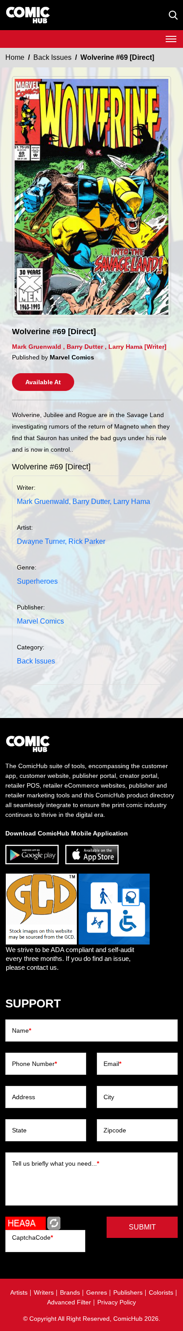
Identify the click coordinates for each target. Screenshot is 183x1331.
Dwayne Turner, (42, 541)
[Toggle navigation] (171, 39)
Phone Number (34, 1064)
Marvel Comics (40, 621)
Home (14, 57)
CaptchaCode (32, 1237)
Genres (96, 1292)
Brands (70, 1292)
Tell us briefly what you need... (55, 1163)
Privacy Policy (116, 1302)
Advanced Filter (69, 1302)
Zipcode (114, 1130)
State (19, 1130)
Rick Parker (86, 541)
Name (21, 1030)
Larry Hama (131, 501)
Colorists (161, 1292)
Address (23, 1097)
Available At (43, 382)
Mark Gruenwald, (44, 501)
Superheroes (37, 581)
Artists (19, 1292)
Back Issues (52, 57)
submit (142, 1227)
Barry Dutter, (91, 501)
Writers (44, 1292)
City (108, 1097)
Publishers (128, 1292)
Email (112, 1064)
